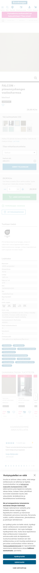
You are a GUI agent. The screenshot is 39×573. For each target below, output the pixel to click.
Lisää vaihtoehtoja (19, 568)
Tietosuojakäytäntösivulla (12, 546)
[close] (34, 475)
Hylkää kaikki (19, 562)
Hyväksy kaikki (19, 556)
